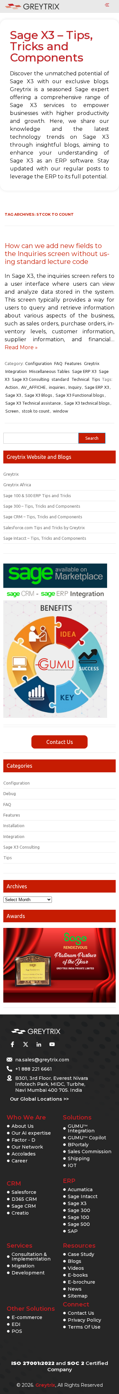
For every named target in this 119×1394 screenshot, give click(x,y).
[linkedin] (38, 1044)
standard (60, 379)
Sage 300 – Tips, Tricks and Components (41, 506)
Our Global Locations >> (39, 1099)
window (60, 411)
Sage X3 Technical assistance (33, 403)
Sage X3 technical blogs (87, 403)
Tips (96, 379)
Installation (13, 825)
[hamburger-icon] (106, 5)
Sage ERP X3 (84, 371)
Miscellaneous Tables (49, 371)
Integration (16, 371)
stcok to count (36, 411)
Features (73, 363)
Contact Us (59, 742)
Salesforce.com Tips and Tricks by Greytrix (44, 527)
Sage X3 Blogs (38, 395)
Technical (80, 379)
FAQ (58, 363)
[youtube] (52, 1044)
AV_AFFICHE (33, 387)
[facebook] (12, 1044)
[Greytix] (49, 1032)
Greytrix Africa (17, 484)
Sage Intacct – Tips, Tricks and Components (44, 538)
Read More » (21, 347)
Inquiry (74, 387)
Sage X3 (13, 395)
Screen (12, 411)
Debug (9, 793)
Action (11, 387)
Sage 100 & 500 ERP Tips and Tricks (37, 495)
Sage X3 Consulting (30, 379)
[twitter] (25, 1044)
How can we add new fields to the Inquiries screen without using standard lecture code (57, 254)
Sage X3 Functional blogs (80, 395)
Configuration (38, 363)
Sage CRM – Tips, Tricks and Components (42, 516)
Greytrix (91, 363)
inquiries (57, 387)
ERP (69, 1181)
